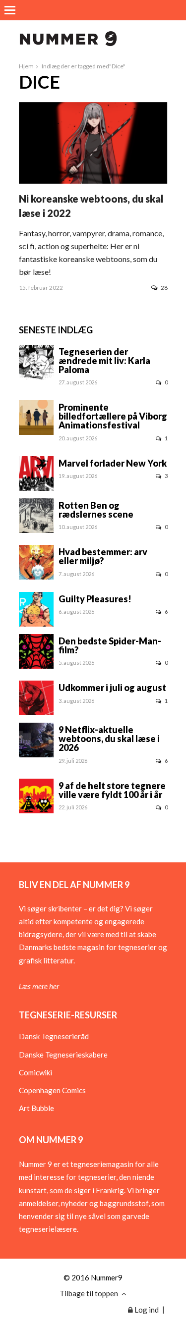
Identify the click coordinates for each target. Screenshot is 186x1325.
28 (164, 287)
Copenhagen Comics (52, 1090)
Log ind (146, 1309)
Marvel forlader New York (113, 463)
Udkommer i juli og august (112, 687)
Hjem (26, 66)
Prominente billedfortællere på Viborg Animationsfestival (113, 416)
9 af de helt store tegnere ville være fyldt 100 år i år (112, 790)
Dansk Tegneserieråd (54, 1036)
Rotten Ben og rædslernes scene (96, 510)
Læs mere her (39, 986)
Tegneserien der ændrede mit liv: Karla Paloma (104, 360)
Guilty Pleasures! (95, 598)
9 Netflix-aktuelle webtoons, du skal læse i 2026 (109, 738)
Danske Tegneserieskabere (63, 1054)
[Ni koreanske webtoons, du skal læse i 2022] (93, 180)
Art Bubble (36, 1108)
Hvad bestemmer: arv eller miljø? (103, 556)
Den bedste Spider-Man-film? (110, 645)
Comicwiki (35, 1072)
